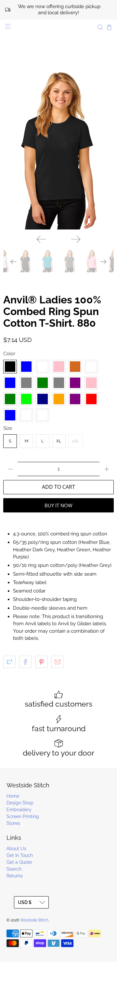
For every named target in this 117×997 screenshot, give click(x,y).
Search (13, 869)
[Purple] (75, 399)
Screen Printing (22, 816)
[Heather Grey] (59, 383)
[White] (42, 415)
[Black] (10, 366)
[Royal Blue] (10, 415)
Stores (13, 823)
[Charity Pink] (59, 366)
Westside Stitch (34, 920)
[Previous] (41, 239)
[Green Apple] (91, 366)
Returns (14, 875)
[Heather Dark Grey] (26, 383)
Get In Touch (19, 855)
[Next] (76, 239)
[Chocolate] (75, 366)
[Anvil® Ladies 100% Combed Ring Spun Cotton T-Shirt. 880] (58, 146)
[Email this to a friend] (57, 662)
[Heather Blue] (10, 383)
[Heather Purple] (75, 383)
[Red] (91, 399)
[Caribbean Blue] (26, 366)
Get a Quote (19, 862)
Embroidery (19, 809)
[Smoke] (26, 415)
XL (58, 441)
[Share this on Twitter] (9, 662)
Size (7, 428)
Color (9, 354)
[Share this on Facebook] (25, 662)
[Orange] (59, 399)
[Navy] (42, 399)
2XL (75, 441)
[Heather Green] (42, 383)
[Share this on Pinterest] (41, 662)
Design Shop (19, 802)
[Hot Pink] (91, 383)
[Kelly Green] (10, 399)
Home (12, 796)
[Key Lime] (26, 399)
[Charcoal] (42, 366)
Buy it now (58, 505)
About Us (16, 848)
